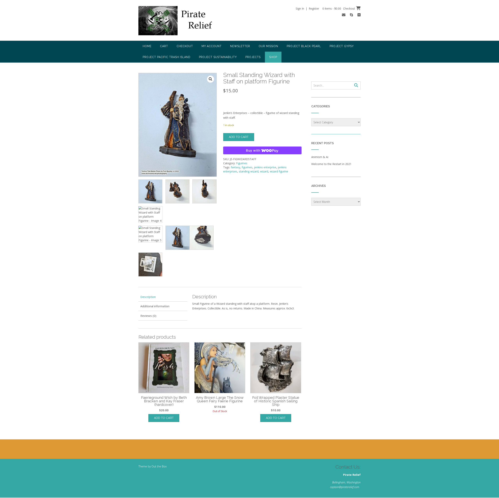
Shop (273, 57)
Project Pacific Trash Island (166, 57)
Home (147, 46)
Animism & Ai (319, 157)
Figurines (241, 163)
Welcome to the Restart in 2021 (331, 164)
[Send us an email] (343, 14)
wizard (264, 171)
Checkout (185, 46)
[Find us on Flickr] (359, 14)
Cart (164, 46)
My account (212, 46)
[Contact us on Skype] (351, 14)
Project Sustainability (218, 57)
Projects (253, 57)
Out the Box (159, 466)
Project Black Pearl (304, 46)
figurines (247, 167)
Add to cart (239, 137)
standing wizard (248, 171)
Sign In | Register (307, 8)
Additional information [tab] (154, 306)
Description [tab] (148, 297)
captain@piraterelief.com (344, 487)
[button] (210, 79)
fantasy (235, 167)
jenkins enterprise (265, 167)
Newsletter (240, 46)
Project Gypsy (342, 46)
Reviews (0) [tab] (148, 316)
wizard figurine (279, 171)
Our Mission (268, 46)
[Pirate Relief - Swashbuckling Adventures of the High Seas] (180, 20)
